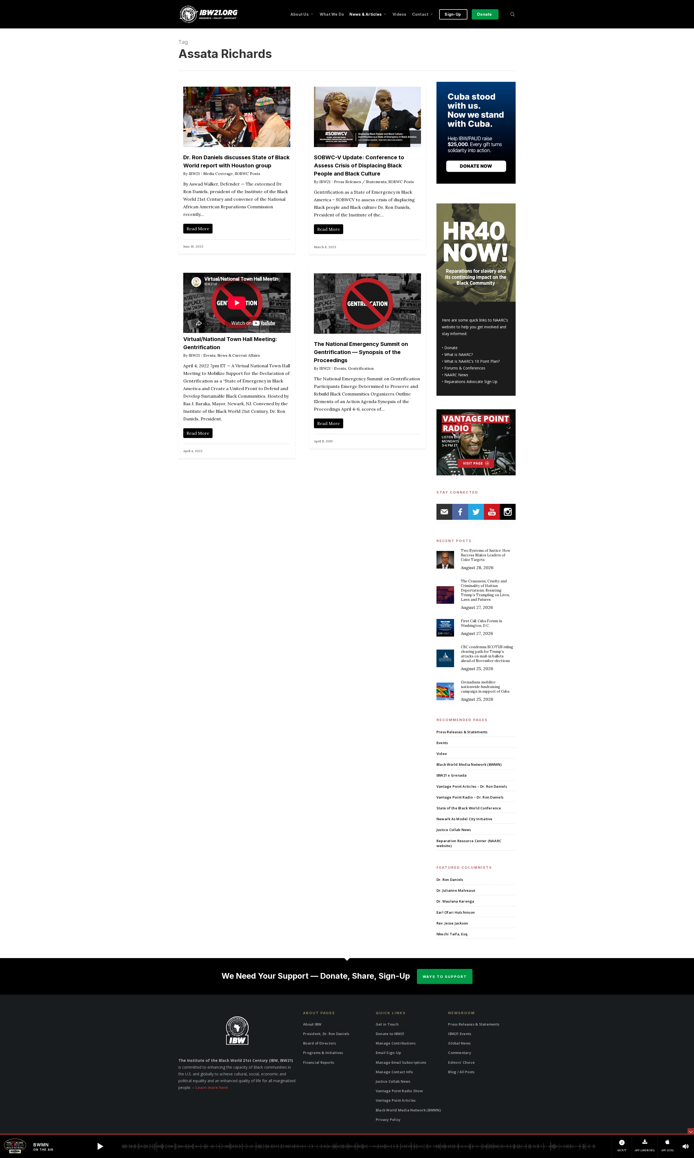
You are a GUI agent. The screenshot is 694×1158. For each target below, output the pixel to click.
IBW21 (194, 173)
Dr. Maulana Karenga (455, 901)
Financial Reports (318, 1062)
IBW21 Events (459, 1033)
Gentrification (361, 368)
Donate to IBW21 (390, 1033)
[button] (100, 1146)
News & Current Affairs (238, 355)
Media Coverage (218, 173)
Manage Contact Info (394, 1071)
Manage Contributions (396, 1043)
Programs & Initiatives (323, 1052)
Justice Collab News (453, 829)
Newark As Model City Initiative (464, 818)
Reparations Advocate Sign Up (470, 381)
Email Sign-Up (388, 1052)
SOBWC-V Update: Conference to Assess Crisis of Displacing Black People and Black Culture (359, 165)
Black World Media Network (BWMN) (469, 764)
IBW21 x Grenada (451, 775)
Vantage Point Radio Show (399, 1090)
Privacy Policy (388, 1119)
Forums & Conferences (464, 368)
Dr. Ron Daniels (449, 879)
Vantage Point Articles (396, 1100)
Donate (451, 347)
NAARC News (456, 374)
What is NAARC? (458, 354)
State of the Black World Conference (468, 808)
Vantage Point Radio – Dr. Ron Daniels (469, 797)
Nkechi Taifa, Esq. (452, 934)
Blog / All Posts (461, 1071)
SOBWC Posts (247, 173)
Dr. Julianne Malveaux (455, 890)
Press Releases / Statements (360, 181)
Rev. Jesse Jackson (452, 923)
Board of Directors (319, 1043)
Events (209, 355)
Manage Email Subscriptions (401, 1062)
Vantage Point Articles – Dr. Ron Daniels (471, 786)
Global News (459, 1043)
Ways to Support (445, 976)
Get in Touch (387, 1024)
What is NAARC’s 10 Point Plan (471, 361)
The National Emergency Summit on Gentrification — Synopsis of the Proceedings (361, 352)
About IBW (312, 1024)
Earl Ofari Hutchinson (455, 912)
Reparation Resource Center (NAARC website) (468, 843)
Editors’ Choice (461, 1062)
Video (441, 753)
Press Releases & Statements (462, 731)
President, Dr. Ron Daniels (326, 1033)
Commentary (459, 1052)
